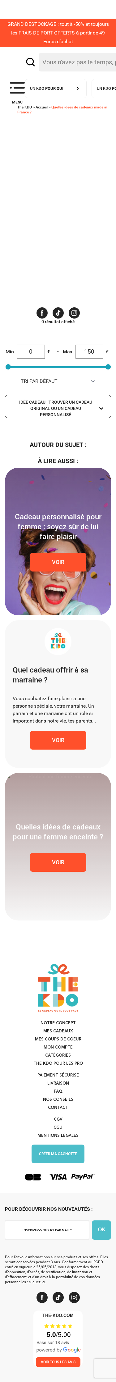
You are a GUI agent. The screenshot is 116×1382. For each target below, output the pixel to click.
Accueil (42, 107)
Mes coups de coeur (58, 1039)
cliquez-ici (37, 1282)
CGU (58, 1128)
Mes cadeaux (58, 1031)
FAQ (58, 1092)
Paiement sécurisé (58, 1075)
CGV (58, 1120)
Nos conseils (58, 1100)
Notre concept (58, 1023)
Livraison (58, 1083)
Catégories (58, 1056)
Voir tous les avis (58, 1362)
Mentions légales (58, 1136)
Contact (58, 1108)
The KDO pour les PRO (58, 1064)
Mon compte (58, 1047)
